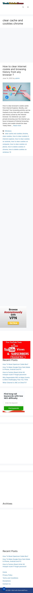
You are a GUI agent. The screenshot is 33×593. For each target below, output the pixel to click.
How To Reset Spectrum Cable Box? (15, 364)
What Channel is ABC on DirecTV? (15, 382)
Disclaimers (7, 581)
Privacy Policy (7, 575)
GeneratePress (22, 590)
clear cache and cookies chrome (16, 133)
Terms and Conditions (10, 578)
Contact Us (7, 584)
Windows (8, 131)
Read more (17, 125)
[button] (23, 7)
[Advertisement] (16, 45)
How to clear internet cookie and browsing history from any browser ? (14, 70)
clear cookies (7, 136)
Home (5, 572)
